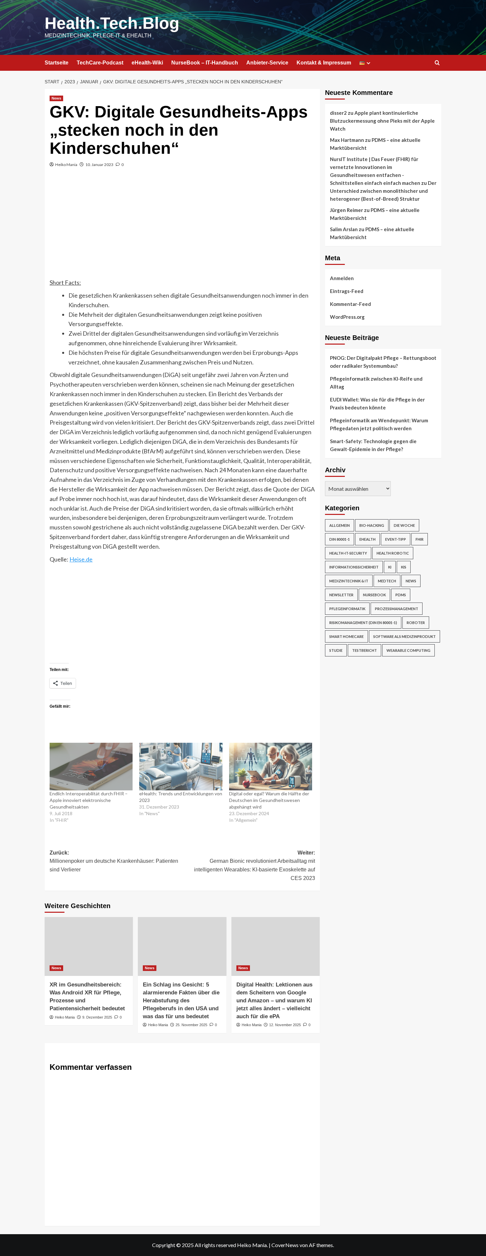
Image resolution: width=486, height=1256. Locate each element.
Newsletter (341, 595)
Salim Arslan (344, 229)
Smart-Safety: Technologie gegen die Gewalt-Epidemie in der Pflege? (373, 445)
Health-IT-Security (348, 553)
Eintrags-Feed (346, 291)
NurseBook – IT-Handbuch (204, 62)
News (56, 98)
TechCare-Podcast (100, 62)
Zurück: (114, 861)
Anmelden (342, 278)
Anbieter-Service (267, 62)
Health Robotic (393, 553)
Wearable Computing (408, 650)
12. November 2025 (285, 1025)
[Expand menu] (368, 63)
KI (389, 567)
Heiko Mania (66, 164)
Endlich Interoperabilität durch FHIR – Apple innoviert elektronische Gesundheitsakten (89, 800)
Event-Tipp (395, 539)
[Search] (437, 63)
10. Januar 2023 (99, 164)
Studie (336, 650)
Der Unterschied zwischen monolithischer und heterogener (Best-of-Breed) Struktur (383, 191)
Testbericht (364, 650)
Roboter (416, 622)
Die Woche (404, 525)
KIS (403, 567)
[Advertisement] (182, 228)
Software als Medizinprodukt (404, 636)
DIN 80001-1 (339, 539)
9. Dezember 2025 (97, 1017)
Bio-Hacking (371, 525)
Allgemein (339, 525)
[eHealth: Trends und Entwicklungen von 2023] (180, 766)
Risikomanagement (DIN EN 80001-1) (363, 622)
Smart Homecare (346, 636)
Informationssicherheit (354, 567)
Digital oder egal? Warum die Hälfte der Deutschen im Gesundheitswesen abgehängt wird (269, 800)
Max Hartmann (347, 140)
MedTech (387, 581)
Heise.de (81, 559)
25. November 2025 (191, 1025)
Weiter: (254, 865)
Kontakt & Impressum (324, 62)
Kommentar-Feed (350, 304)
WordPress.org (347, 317)
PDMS (400, 595)
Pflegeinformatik (347, 609)
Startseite (56, 62)
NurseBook (374, 595)
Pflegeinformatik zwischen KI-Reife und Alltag (376, 383)
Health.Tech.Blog (112, 23)
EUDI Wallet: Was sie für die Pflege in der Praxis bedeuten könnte (377, 403)
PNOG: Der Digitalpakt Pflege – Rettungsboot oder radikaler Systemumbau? (383, 362)
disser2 (338, 113)
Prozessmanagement (396, 609)
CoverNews (285, 1245)
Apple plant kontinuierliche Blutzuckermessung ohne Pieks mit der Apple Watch (382, 121)
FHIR (420, 539)
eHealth (367, 539)
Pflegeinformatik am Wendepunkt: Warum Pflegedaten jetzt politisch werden (379, 424)
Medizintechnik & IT (348, 581)
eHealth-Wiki (147, 62)
